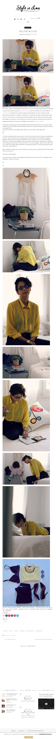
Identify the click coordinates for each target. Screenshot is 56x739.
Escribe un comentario (10, 635)
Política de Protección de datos (35, 730)
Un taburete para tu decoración (11, 694)
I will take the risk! (9, 639)
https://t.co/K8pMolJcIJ (28, 715)
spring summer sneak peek (43, 639)
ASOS (11, 630)
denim (16, 630)
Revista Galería (39, 121)
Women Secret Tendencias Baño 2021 (11, 700)
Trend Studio (24, 110)
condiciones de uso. (45, 734)
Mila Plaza (34, 34)
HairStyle (22, 630)
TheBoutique (30, 630)
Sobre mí (13, 730)
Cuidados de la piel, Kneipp (11, 705)
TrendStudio (38, 630)
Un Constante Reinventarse (10, 710)
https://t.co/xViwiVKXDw (28, 701)
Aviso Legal (21, 730)
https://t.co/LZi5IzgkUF (28, 717)
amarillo (5, 630)
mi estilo (28, 27)
